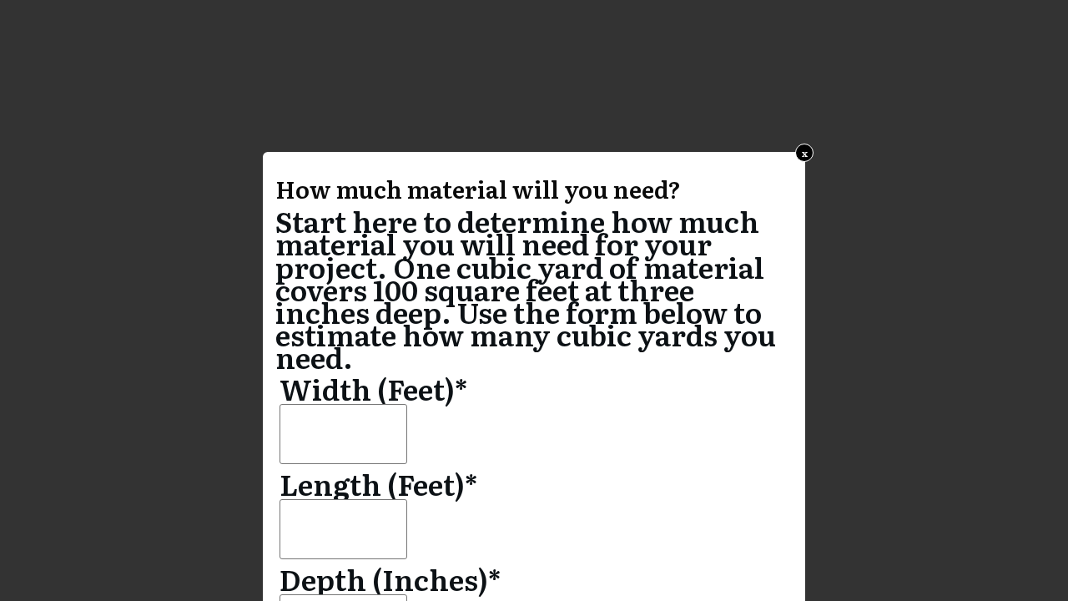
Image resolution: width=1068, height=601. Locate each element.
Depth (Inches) (390, 578)
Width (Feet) (373, 388)
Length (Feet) (378, 483)
